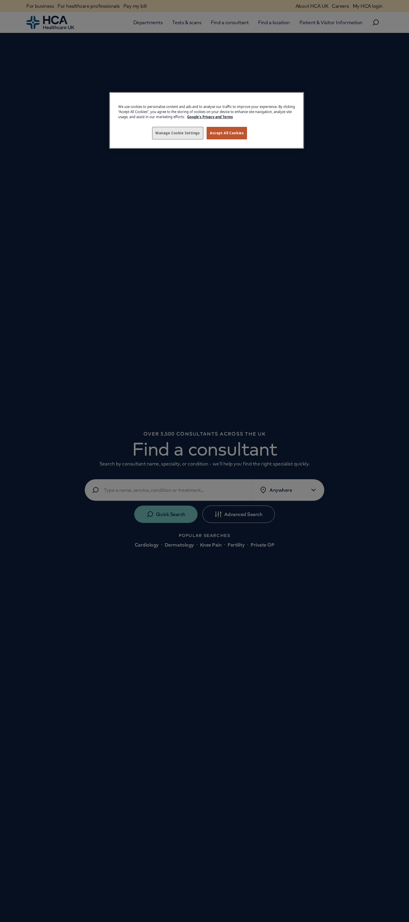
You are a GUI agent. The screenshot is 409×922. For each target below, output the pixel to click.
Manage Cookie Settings (177, 133)
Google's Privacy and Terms (210, 117)
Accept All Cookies (227, 133)
